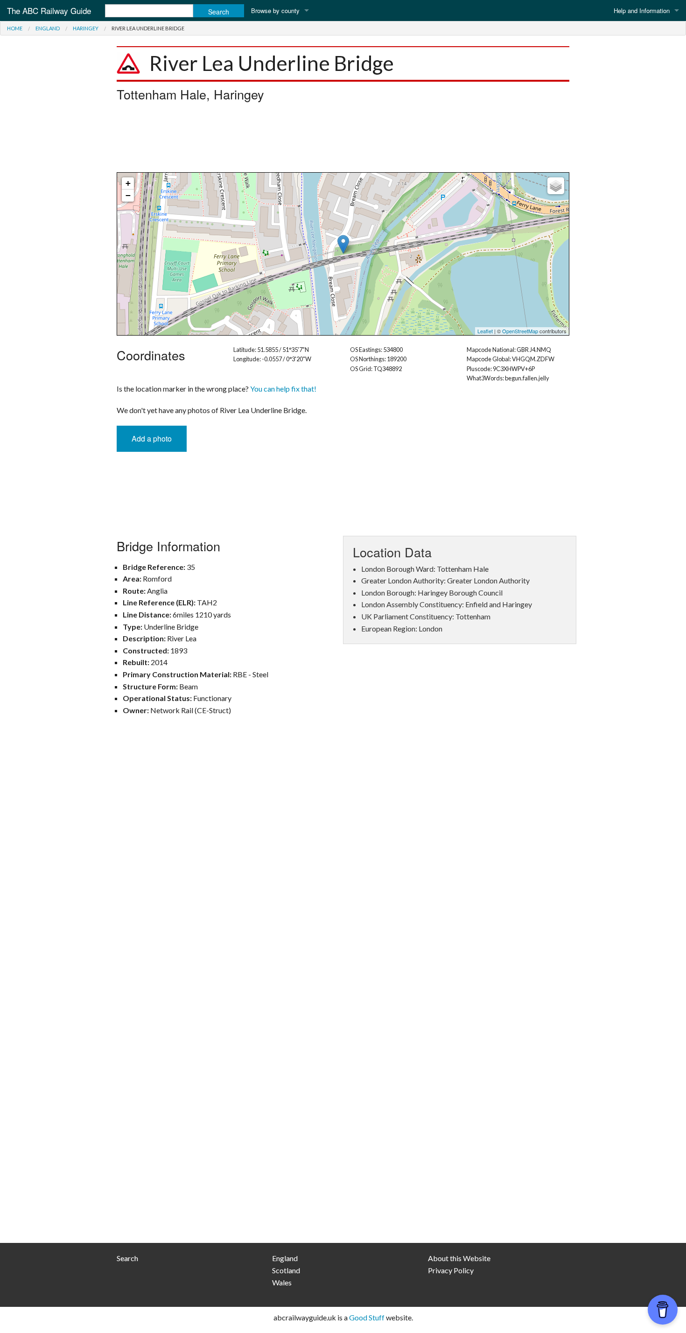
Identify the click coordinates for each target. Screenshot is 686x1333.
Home (14, 28)
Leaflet (485, 331)
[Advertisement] (343, 139)
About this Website (459, 1258)
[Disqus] (343, 859)
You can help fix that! (283, 388)
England (47, 28)
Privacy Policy (451, 1270)
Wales (282, 1282)
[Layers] (555, 185)
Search (127, 1258)
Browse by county (275, 10)
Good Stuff (367, 1317)
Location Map (342, 254)
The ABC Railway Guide (49, 10)
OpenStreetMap (520, 331)
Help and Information (642, 10)
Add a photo (152, 438)
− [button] (128, 195)
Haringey (85, 28)
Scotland (286, 1270)
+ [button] (128, 183)
